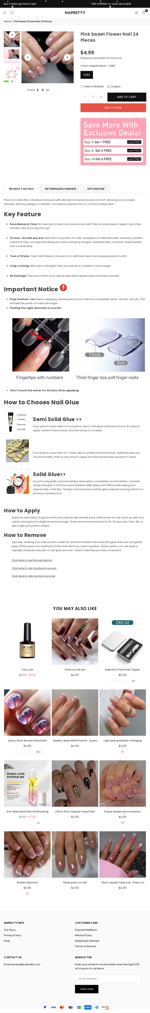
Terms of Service (85, 946)
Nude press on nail (75, 882)
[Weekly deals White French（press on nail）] (75, 712)
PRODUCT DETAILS (21, 189)
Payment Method (86, 930)
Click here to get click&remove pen (34, 568)
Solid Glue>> (49, 474)
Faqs (7, 941)
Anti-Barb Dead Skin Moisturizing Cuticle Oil (27, 812)
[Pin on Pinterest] (42, 90)
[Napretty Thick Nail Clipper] (122, 641)
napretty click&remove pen (29, 550)
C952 (86, 75)
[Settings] (136, 12)
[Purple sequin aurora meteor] (122, 783)
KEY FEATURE (96, 189)
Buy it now (113, 108)
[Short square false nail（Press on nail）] (122, 854)
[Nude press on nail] (75, 854)
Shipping (86, 58)
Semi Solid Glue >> (57, 419)
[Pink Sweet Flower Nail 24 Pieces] (11, 39)
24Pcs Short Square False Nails (75, 811)
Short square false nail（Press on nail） (122, 883)
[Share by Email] (47, 90)
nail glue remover (61, 550)
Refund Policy (83, 935)
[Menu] (4, 12)
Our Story (10, 930)
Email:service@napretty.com (22, 964)
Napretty (75, 13)
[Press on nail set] (75, 641)
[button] (143, 12)
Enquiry (116, 86)
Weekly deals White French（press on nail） (75, 741)
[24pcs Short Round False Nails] (27, 712)
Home (7, 21)
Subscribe (87, 989)
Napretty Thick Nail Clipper (122, 669)
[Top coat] (27, 641)
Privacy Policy (12, 935)
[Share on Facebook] (38, 90)
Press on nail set (75, 669)
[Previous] (27, 57)
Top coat (27, 669)
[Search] (11, 12)
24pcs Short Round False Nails (27, 740)
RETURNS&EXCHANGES (60, 189)
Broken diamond (27, 882)
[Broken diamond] (27, 854)
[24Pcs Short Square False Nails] (75, 783)
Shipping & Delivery (87, 941)
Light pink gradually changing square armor (123, 741)
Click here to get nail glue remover (33, 576)
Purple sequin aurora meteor (122, 811)
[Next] (67, 57)
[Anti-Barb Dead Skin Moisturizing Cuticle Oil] (27, 783)
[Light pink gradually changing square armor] (122, 712)
